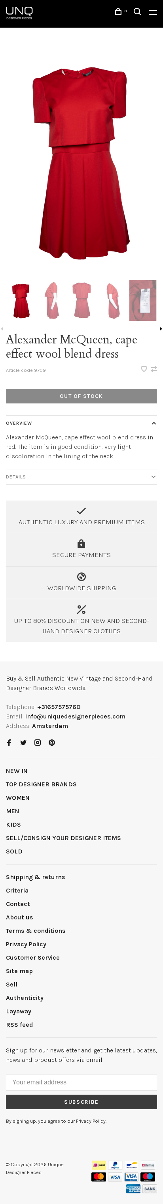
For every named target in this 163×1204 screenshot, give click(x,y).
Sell (11, 984)
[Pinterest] (52, 743)
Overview (19, 423)
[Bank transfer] (149, 1191)
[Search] (138, 12)
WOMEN (18, 797)
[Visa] (115, 1179)
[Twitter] (23, 743)
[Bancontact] (132, 1167)
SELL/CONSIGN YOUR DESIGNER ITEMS (63, 838)
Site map (19, 971)
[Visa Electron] (131, 1179)
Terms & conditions (36, 930)
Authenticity (25, 997)
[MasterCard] (98, 1179)
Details (16, 477)
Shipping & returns (35, 877)
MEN (12, 811)
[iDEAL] (99, 1167)
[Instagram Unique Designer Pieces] (37, 743)
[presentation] (21, 300)
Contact (18, 904)
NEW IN (17, 771)
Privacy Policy (26, 944)
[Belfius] (148, 1167)
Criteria (17, 890)
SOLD (14, 851)
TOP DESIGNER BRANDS (41, 784)
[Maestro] (147, 1179)
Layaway (18, 1011)
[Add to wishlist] (145, 369)
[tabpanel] (81, 161)
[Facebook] (9, 743)
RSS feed (19, 1024)
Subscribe (81, 1102)
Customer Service (33, 957)
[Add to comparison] (154, 369)
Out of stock (81, 396)
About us (19, 917)
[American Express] (133, 1191)
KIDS (13, 824)
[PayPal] (115, 1167)
